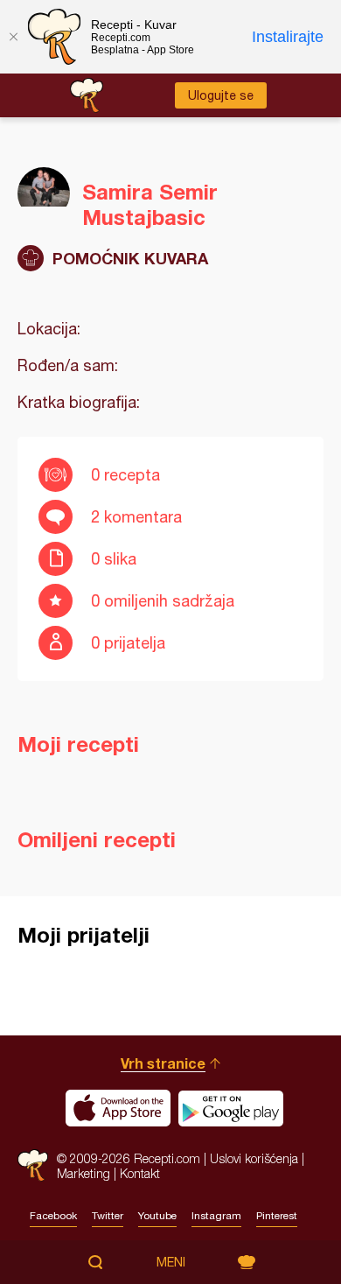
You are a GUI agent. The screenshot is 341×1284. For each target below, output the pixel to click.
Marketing (83, 1173)
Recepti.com (32, 1165)
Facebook (53, 1216)
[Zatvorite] (13, 37)
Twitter (107, 1216)
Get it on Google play (230, 1108)
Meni (171, 1262)
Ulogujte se (221, 95)
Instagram (216, 1216)
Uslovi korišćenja (254, 1158)
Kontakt (140, 1173)
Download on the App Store (118, 1108)
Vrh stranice (163, 1063)
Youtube (157, 1216)
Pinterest (276, 1216)
